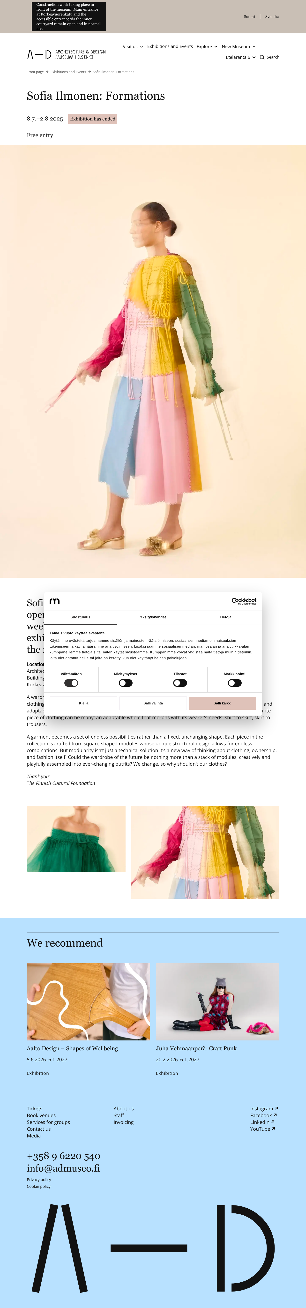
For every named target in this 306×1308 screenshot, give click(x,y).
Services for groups (48, 1122)
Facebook (261, 1115)
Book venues (41, 1115)
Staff (118, 1115)
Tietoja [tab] (225, 617)
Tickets (34, 1108)
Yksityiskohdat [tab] (153, 617)
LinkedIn (259, 1122)
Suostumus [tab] (80, 617)
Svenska (272, 16)
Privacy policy (39, 1179)
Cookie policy (39, 1186)
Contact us (39, 1129)
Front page (35, 72)
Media (34, 1135)
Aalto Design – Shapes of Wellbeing (73, 1048)
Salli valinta (153, 703)
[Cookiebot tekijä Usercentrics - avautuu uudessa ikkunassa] (235, 601)
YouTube (260, 1129)
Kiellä (83, 703)
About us (123, 1108)
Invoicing (123, 1122)
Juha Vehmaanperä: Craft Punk (196, 1048)
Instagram (261, 1108)
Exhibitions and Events (170, 46)
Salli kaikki (222, 703)
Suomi (249, 16)
